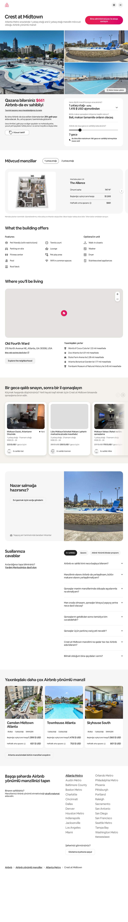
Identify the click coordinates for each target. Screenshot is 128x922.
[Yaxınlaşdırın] (117, 294)
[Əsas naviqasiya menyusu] (120, 4)
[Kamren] (53, 451)
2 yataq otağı (68, 161)
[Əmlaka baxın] (24, 717)
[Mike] (96, 451)
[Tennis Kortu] (96, 78)
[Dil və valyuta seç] (114, 4)
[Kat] (9, 451)
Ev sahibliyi (70, 553)
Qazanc (83, 553)
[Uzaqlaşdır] (117, 299)
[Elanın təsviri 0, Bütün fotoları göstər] (32, 62)
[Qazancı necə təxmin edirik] (90, 203)
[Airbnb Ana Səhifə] (7, 5)
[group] (93, 122)
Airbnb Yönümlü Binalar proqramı (105, 553)
